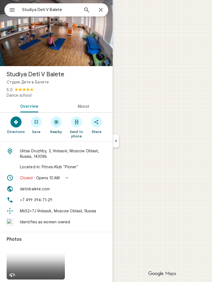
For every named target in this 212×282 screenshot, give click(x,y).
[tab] (28, 105)
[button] (56, 177)
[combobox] (50, 9)
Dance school (19, 95)
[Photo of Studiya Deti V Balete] (56, 33)
